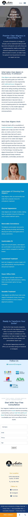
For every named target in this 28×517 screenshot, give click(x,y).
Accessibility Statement (8, 510)
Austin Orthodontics (11, 41)
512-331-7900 (15, 481)
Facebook (23, 346)
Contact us (6, 334)
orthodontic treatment (8, 201)
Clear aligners (5, 77)
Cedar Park (17, 413)
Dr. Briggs (20, 41)
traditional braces (9, 84)
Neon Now (22, 510)
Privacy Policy (6, 508)
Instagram (15, 349)
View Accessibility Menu (17, 508)
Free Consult (8, 515)
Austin (13, 410)
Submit (14, 447)
